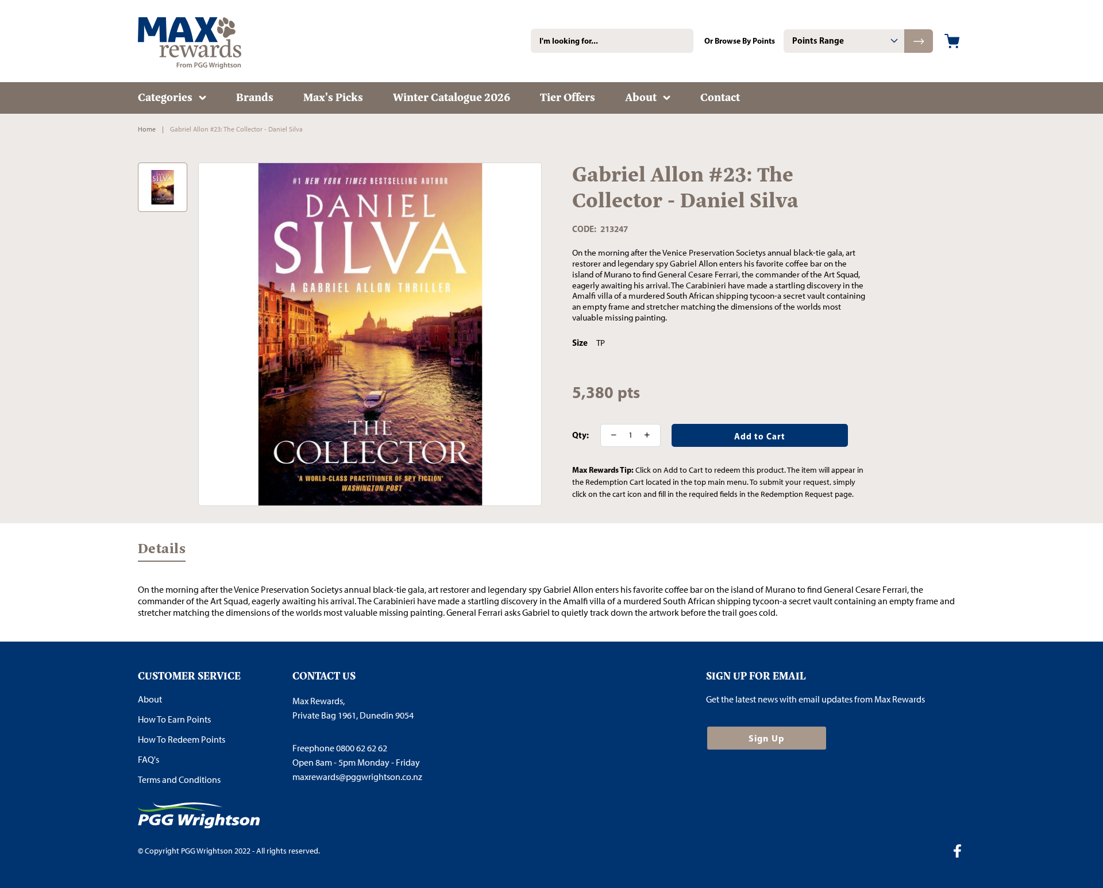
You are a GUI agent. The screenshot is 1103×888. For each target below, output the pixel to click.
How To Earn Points (174, 719)
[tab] (844, 41)
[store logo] (207, 41)
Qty (579, 435)
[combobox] (612, 41)
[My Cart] (951, 41)
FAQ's (148, 759)
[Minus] (610, 435)
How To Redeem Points (181, 739)
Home (147, 129)
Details (162, 550)
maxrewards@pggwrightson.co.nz (357, 776)
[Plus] (651, 435)
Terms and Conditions (179, 779)
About (150, 699)
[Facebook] (961, 852)
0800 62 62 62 (361, 748)
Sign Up (767, 738)
